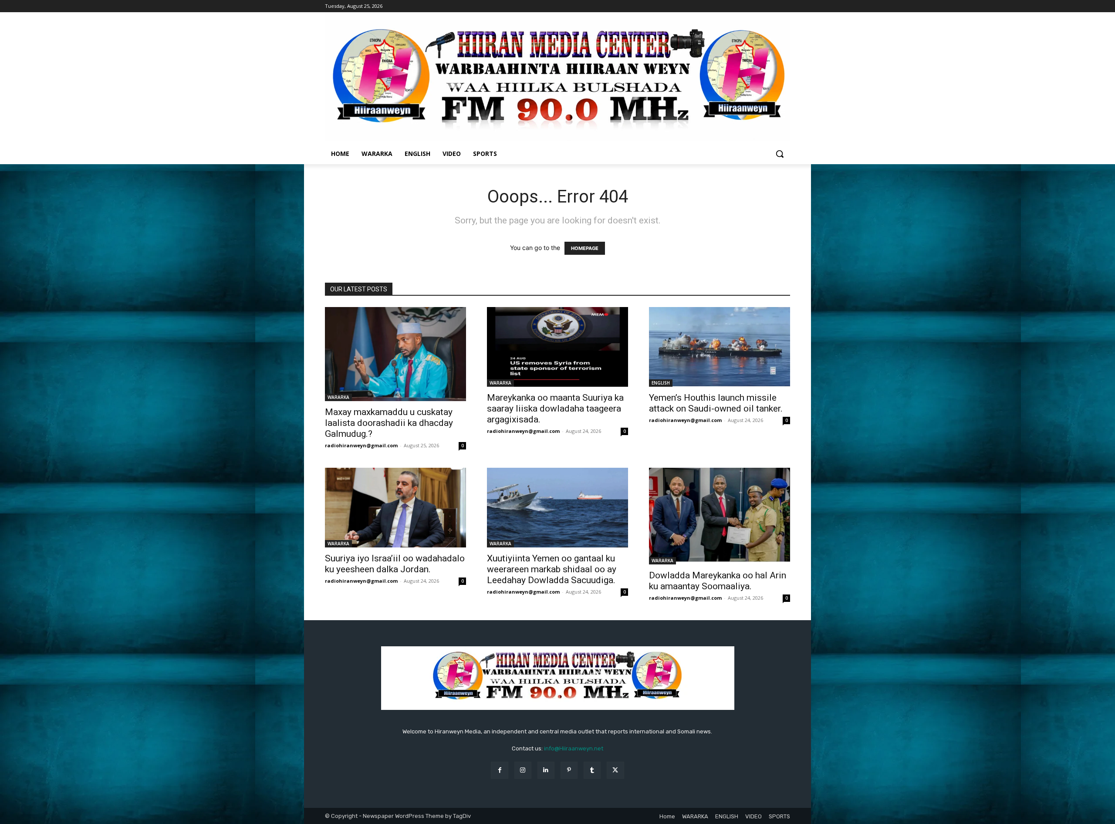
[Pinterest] (569, 770)
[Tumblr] (592, 770)
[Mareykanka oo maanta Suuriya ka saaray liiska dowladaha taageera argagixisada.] (557, 346)
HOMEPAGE (584, 248)
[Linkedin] (545, 770)
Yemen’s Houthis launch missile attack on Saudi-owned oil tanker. (716, 403)
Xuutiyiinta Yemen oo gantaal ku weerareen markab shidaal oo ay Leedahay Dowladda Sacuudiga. (551, 569)
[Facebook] (499, 770)
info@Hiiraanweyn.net (573, 748)
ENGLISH (661, 383)
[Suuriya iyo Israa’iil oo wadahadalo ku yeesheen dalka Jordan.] (395, 507)
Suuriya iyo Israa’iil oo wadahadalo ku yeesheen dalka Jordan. (395, 563)
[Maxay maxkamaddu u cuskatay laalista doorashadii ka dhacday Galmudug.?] (395, 354)
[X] (615, 770)
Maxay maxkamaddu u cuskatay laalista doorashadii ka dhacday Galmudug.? (389, 423)
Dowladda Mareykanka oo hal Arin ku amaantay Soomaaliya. (717, 580)
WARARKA (338, 397)
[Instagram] (522, 770)
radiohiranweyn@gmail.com (361, 445)
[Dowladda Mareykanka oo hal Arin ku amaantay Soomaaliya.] (719, 516)
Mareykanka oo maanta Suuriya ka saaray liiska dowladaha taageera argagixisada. (555, 408)
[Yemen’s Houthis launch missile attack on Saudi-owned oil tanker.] (719, 347)
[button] (779, 153)
